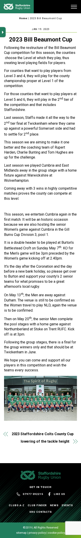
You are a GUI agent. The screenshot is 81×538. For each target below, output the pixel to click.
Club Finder (37, 505)
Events (67, 505)
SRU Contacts (40, 511)
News (54, 505)
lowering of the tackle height (45, 441)
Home (23, 18)
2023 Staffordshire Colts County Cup (43, 434)
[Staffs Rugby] (17, 8)
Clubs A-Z (17, 505)
